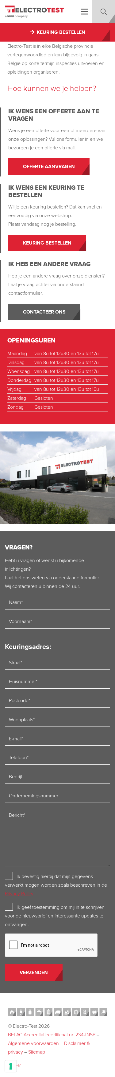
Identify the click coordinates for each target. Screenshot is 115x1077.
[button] (84, 11)
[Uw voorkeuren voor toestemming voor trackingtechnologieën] (11, 1066)
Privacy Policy (19, 893)
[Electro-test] (34, 12)
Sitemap (36, 1051)
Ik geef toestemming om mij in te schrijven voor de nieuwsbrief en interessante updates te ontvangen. (55, 916)
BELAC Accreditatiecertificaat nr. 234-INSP (51, 1034)
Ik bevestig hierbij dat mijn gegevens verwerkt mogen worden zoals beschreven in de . (56, 885)
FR (18, 1065)
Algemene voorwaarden (33, 1043)
